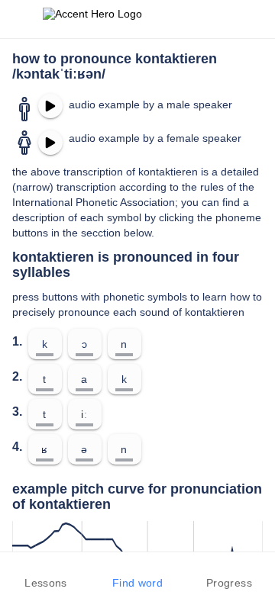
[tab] (46, 573)
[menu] (21, 19)
